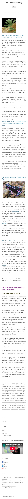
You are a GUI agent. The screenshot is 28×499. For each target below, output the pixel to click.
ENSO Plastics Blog (14, 3)
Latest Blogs (7, 163)
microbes (4, 265)
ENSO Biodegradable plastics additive (11, 240)
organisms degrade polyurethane (13, 397)
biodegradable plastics (6, 164)
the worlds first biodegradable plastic (16, 400)
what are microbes (13, 403)
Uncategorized (15, 383)
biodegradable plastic (6, 384)
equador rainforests (15, 391)
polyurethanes (15, 211)
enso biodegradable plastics (10, 390)
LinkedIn (3, 464)
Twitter (5, 466)
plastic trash (21, 398)
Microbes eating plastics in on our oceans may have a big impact (13, 36)
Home (3, 430)
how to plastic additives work (14, 393)
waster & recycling (20, 402)
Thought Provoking (14, 163)
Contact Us (4, 421)
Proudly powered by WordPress (8, 496)
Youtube (5, 468)
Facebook (5, 462)
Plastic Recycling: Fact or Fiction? (9, 486)
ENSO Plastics (8, 391)
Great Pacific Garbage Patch (17, 164)
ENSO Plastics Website (6, 435)
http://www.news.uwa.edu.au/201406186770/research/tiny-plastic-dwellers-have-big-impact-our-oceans (14, 123)
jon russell (7, 395)
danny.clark (17, 168)
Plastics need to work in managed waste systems (12, 480)
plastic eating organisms (17, 166)
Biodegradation (15, 161)
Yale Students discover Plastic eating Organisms (14, 178)
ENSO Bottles (19, 390)
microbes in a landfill (14, 395)
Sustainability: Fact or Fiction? (8, 487)
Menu (14, 6)
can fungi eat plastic (15, 384)
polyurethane (5, 400)
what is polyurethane (9, 405)
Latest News (4, 433)
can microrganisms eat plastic (12, 386)
